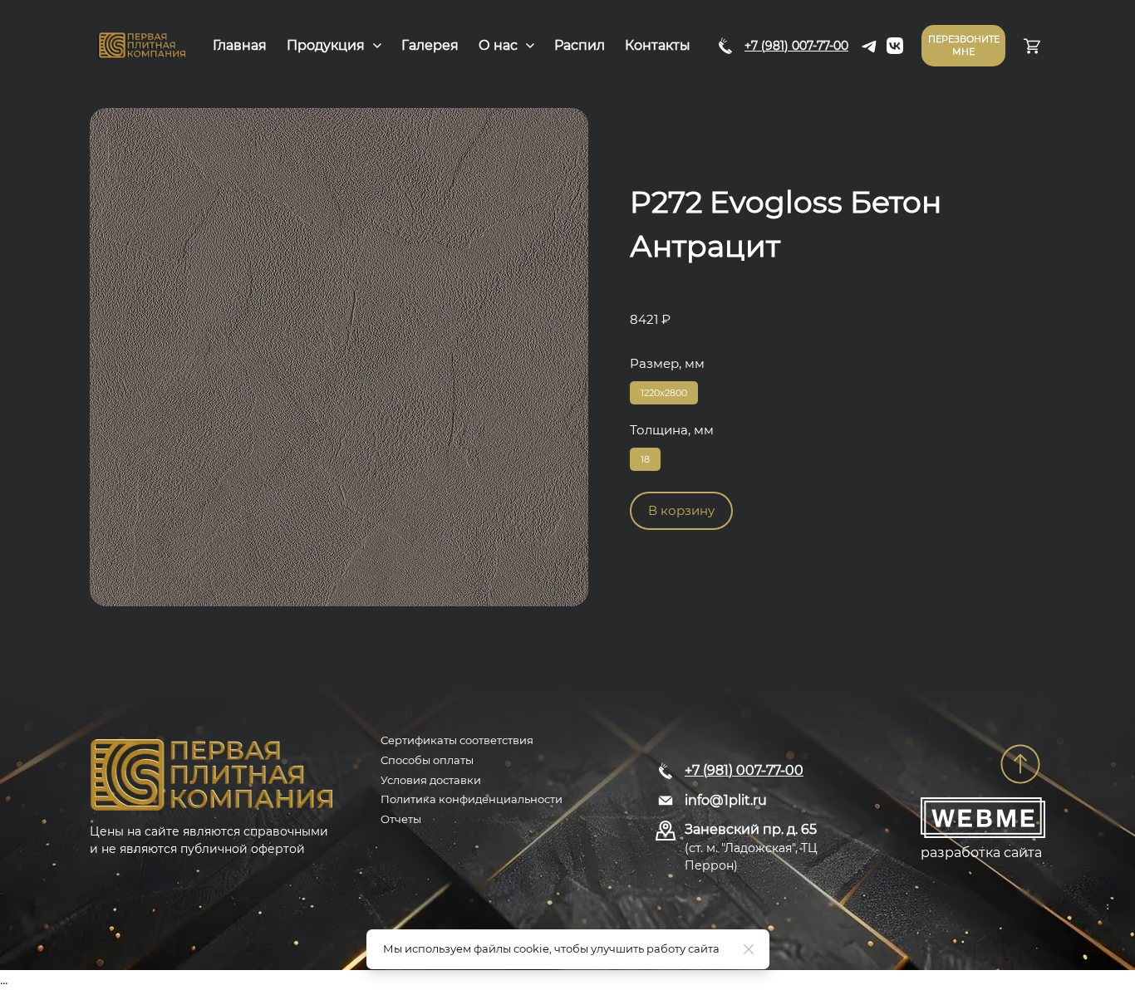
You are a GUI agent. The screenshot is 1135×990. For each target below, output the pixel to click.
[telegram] (870, 45)
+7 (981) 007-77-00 (796, 45)
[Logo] (142, 45)
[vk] (895, 45)
